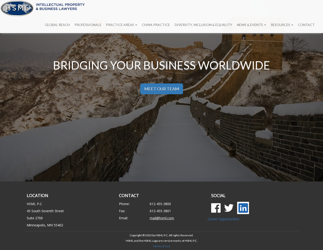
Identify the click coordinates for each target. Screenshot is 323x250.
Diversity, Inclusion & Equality (203, 25)
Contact (306, 25)
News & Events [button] (250, 25)
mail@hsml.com (162, 218)
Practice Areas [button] (120, 25)
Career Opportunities (224, 219)
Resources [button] (281, 25)
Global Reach (57, 25)
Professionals (87, 25)
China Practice (156, 25)
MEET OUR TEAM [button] (161, 88)
